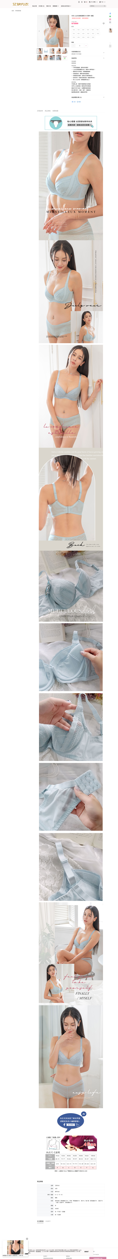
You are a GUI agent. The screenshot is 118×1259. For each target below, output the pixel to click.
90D (88, 37)
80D (79, 37)
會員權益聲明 (69, 1258)
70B (74, 29)
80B (83, 29)
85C (83, 33)
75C (74, 33)
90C (88, 33)
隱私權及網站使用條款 (48, 1258)
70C (97, 29)
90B (93, 29)
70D (98, 33)
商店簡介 (45, 1256)
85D (83, 37)
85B (88, 29)
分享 (74, 101)
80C (79, 33)
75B (78, 29)
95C (93, 33)
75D (74, 37)
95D (93, 37)
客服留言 (68, 1256)
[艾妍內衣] (20, 4)
